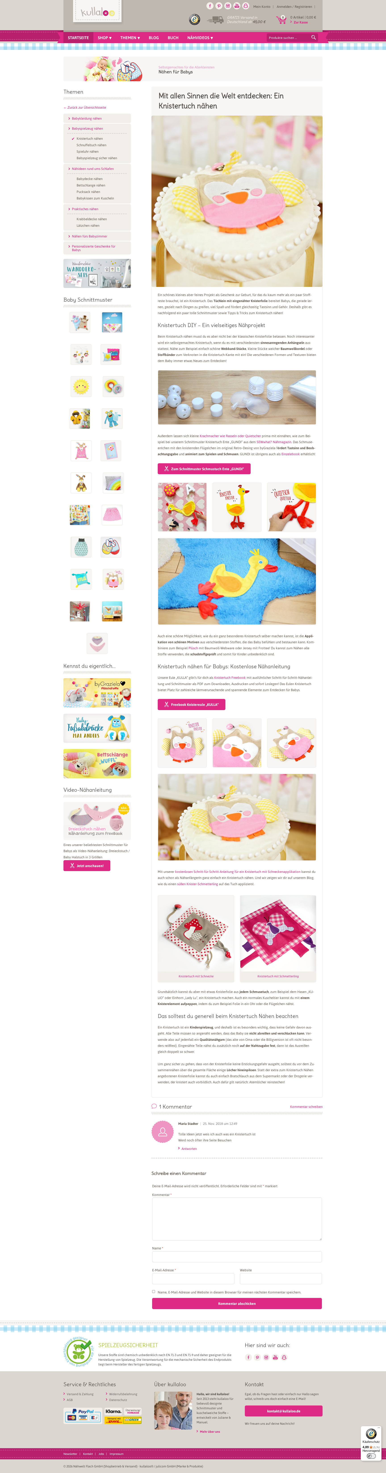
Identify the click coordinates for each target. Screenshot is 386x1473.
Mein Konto (262, 6)
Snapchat (245, 5)
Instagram (227, 5)
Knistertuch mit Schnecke (196, 976)
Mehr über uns (210, 1431)
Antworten (189, 1148)
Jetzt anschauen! (90, 865)
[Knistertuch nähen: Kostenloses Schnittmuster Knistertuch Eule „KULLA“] (182, 743)
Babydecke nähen (90, 178)
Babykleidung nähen (87, 118)
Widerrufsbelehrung (123, 1394)
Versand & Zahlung (80, 1394)
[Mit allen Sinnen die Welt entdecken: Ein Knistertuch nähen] (237, 283)
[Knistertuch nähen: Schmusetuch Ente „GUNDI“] (182, 507)
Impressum (117, 1454)
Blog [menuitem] (154, 37)
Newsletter (70, 1454)
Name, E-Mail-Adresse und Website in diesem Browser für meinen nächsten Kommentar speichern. (229, 1292)
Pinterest (218, 5)
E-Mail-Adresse (164, 1270)
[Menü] (379, 1428)
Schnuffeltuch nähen (91, 145)
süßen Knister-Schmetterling (197, 884)
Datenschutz (118, 1400)
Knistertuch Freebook (230, 677)
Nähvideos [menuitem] (198, 37)
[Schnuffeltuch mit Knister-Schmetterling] (278, 933)
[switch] (371, 1456)
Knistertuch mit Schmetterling (278, 976)
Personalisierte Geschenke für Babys (93, 248)
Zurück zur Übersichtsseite (86, 107)
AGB (70, 1400)
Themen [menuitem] (128, 37)
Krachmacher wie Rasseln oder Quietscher (230, 436)
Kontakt (88, 1454)
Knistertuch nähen (90, 138)
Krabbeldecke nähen (92, 219)
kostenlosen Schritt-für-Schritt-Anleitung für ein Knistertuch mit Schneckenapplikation (237, 871)
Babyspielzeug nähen (87, 128)
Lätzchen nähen (88, 225)
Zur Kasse (301, 22)
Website (246, 1270)
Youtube (236, 5)
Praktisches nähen (85, 209)
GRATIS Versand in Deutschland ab (246, 19)
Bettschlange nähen (91, 185)
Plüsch (193, 648)
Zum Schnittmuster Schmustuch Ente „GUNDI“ (207, 468)
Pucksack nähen (88, 191)
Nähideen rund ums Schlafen (93, 168)
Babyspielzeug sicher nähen (97, 158)
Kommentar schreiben (306, 1106)
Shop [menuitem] (103, 37)
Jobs (101, 1454)
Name (157, 1248)
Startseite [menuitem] (78, 37)
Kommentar (162, 1194)
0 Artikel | (303, 17)
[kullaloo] (98, 12)
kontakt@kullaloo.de (283, 1411)
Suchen (313, 37)
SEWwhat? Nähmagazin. (274, 442)
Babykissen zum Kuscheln (95, 198)
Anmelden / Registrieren (294, 6)
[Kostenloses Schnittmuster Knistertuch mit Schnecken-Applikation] (196, 933)
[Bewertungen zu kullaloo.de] (194, 20)
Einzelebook (290, 454)
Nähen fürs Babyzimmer (89, 236)
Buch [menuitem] (173, 37)
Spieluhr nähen (88, 151)
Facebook (210, 5)
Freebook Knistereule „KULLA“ (195, 704)
